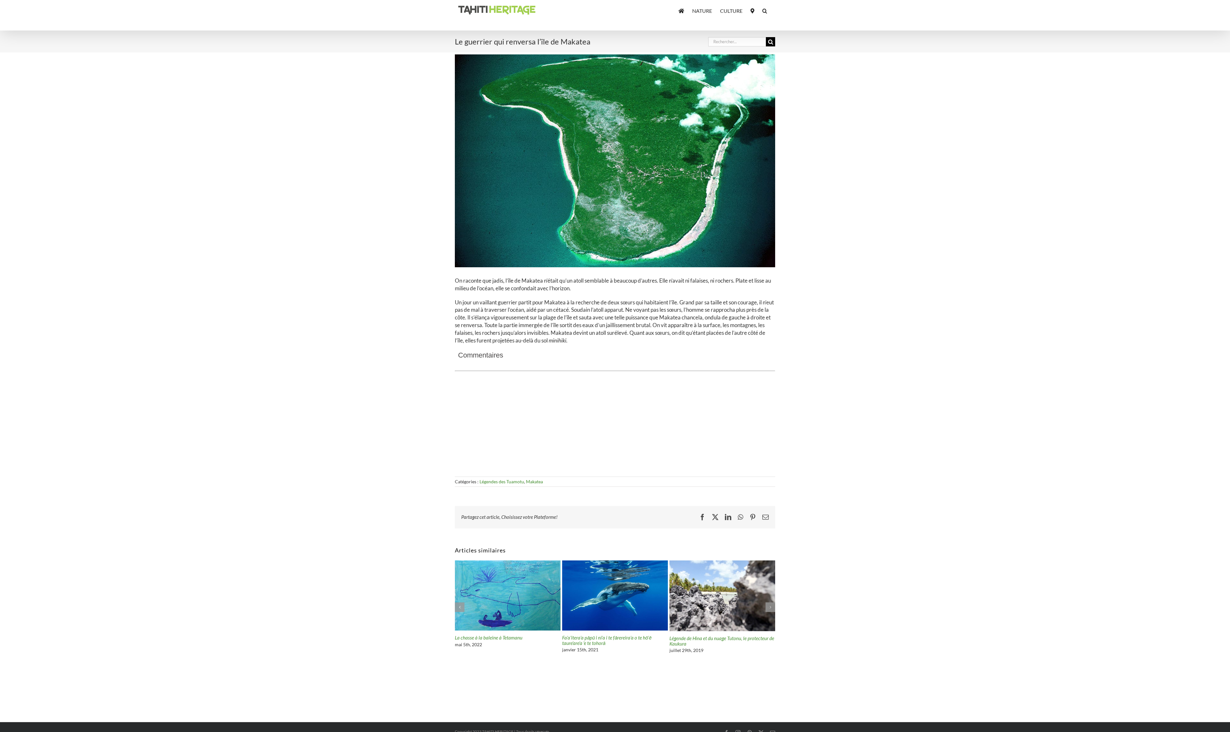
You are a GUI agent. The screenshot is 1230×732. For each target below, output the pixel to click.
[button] (764, 10)
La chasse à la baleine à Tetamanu (703, 637)
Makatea (534, 481)
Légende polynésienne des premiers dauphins (606, 637)
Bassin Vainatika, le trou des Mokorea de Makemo (504, 637)
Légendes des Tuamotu (502, 481)
